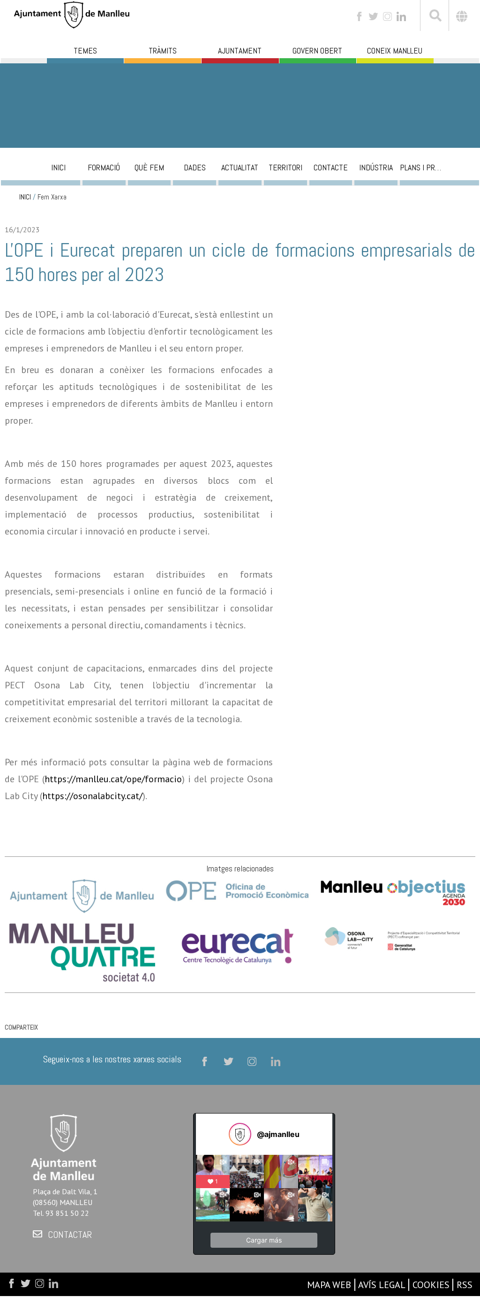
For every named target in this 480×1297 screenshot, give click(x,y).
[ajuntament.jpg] (82, 895)
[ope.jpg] (237, 889)
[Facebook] (359, 16)
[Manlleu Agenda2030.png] (393, 891)
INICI (25, 197)
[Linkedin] (401, 16)
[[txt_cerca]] (435, 17)
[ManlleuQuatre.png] (82, 951)
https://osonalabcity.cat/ (92, 796)
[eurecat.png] (237, 945)
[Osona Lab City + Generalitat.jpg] (393, 940)
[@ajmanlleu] (240, 1134)
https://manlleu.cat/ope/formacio (113, 779)
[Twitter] (373, 16)
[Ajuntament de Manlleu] (71, 14)
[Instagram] (387, 16)
